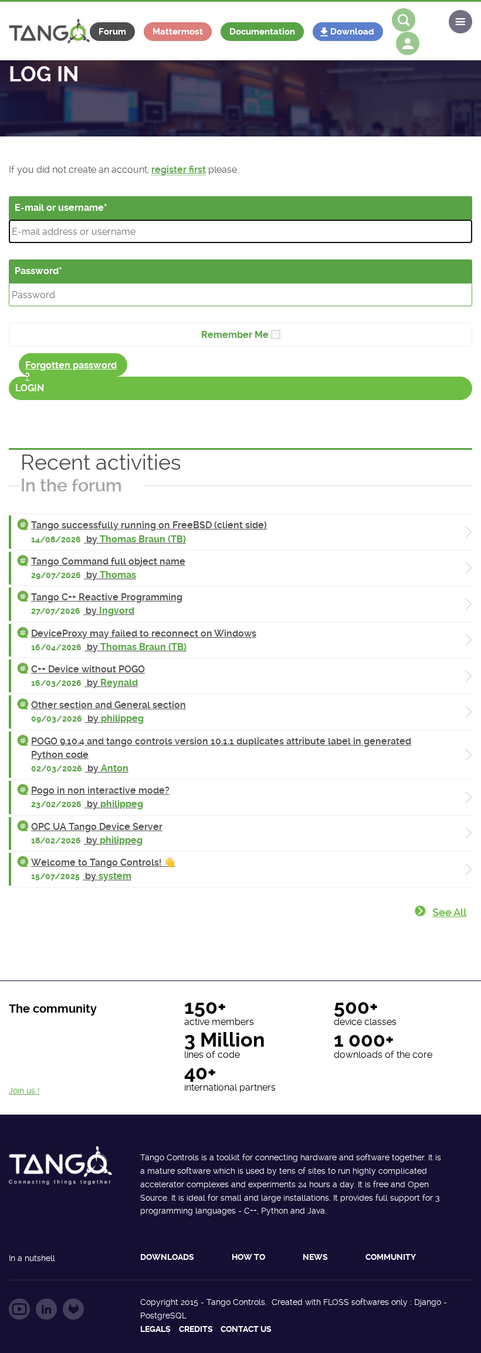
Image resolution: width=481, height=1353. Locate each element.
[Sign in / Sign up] (407, 43)
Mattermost (178, 31)
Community (390, 1257)
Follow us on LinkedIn (46, 1309)
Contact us (246, 1329)
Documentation (262, 31)
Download (352, 31)
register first (178, 169)
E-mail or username (59, 207)
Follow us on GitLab (73, 1309)
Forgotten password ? (71, 368)
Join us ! (24, 1090)
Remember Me (235, 334)
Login (29, 388)
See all (449, 912)
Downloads (167, 1257)
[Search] (403, 20)
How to (248, 1257)
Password (37, 270)
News (315, 1257)
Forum (112, 31)
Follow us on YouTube (19, 1309)
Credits (196, 1329)
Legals (155, 1329)
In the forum (71, 485)
